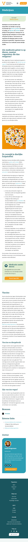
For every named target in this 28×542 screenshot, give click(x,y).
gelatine (17, 28)
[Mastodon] (10, 465)
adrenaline (5, 172)
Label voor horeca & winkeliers (14, 524)
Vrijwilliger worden (14, 500)
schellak (17, 30)
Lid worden (14, 498)
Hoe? (14, 489)
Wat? (14, 485)
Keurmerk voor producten (14, 522)
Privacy (14, 512)
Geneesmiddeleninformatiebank (13, 422)
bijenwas (11, 30)
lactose (13, 28)
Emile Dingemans (10, 448)
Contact (14, 510)
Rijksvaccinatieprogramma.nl (9, 324)
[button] (14, 413)
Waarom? (14, 487)
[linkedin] (16, 531)
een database (20, 201)
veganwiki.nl (19, 183)
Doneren (14, 496)
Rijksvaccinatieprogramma (11, 428)
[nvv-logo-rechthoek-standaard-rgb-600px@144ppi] (7, 1)
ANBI (14, 508)
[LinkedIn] (8, 465)
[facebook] (11, 531)
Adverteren (14, 520)
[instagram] (14, 531)
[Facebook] (6, 465)
